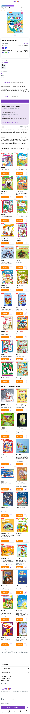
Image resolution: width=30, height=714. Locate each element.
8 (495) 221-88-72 (6, 678)
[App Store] (4, 699)
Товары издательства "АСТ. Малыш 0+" (13, 149)
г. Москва (25, 43)
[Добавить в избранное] (10, 173)
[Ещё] (27, 707)
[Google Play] (13, 699)
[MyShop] (6, 689)
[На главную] (15, 2)
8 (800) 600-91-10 (6, 676)
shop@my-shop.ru (6, 680)
